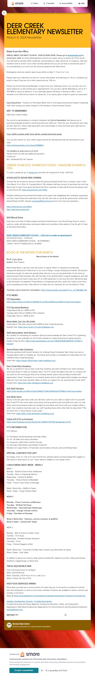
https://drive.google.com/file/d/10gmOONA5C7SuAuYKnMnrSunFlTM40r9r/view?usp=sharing (44, 391)
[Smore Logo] (17, 3)
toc (4, 12)
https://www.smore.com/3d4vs (34, 190)
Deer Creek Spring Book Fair (18, 209)
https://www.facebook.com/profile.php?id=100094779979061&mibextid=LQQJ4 (39, 422)
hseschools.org (74, 55)
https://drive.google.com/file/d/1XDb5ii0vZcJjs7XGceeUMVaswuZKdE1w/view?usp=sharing (44, 302)
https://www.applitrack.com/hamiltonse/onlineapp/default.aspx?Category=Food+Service (49, 596)
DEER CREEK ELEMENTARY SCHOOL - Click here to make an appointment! (39, 235)
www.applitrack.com (15, 610)
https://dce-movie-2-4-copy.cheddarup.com (36, 327)
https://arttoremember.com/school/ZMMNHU (25, 145)
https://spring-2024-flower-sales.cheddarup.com (36, 360)
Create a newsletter (23, 670)
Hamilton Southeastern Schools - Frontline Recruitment (29, 601)
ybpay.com (33, 172)
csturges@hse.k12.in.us (42, 201)
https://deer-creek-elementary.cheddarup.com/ (35, 413)
